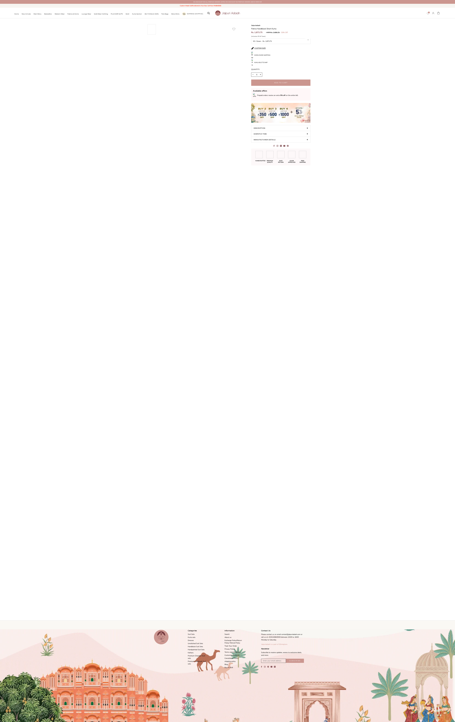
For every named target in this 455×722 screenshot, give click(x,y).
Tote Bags (164, 14)
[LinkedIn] (275, 666)
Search (227, 634)
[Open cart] (438, 13)
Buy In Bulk (229, 667)
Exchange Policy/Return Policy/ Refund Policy (233, 641)
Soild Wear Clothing (101, 14)
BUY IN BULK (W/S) (152, 14)
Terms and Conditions (233, 652)
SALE (127, 14)
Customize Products (232, 655)
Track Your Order (231, 646)
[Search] (208, 13)
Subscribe (294, 661)
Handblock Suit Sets (195, 646)
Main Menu (37, 14)
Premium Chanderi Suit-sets (197, 657)
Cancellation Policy (231, 658)
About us (228, 637)
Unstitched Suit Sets (195, 643)
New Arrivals (26, 14)
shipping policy (230, 661)
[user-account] (433, 13)
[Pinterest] (288, 146)
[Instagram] (265, 666)
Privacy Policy (230, 649)
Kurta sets (191, 637)
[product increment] (260, 75)
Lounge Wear (86, 14)
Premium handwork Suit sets (197, 662)
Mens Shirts (175, 14)
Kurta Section (137, 14)
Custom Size (260, 48)
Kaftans (190, 653)
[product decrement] (253, 75)
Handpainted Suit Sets (196, 650)
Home (16, 14)
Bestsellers (48, 14)
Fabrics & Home (73, 14)
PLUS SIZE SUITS (117, 14)
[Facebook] (274, 146)
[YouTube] (271, 666)
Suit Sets (191, 634)
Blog (226, 664)
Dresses (191, 640)
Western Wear (60, 14)
